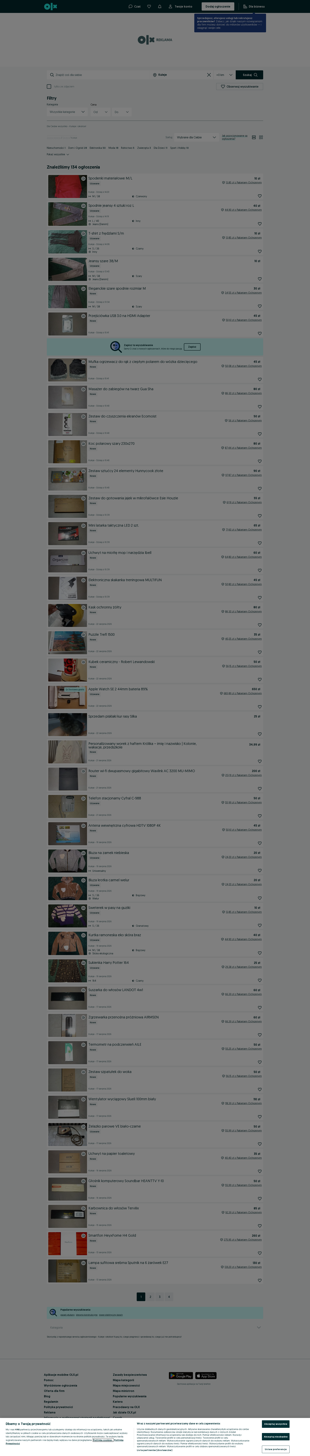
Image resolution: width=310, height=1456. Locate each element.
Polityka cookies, (103, 1440)
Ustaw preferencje (276, 1449)
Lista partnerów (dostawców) (154, 1450)
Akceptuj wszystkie (275, 1423)
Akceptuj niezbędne (276, 1436)
